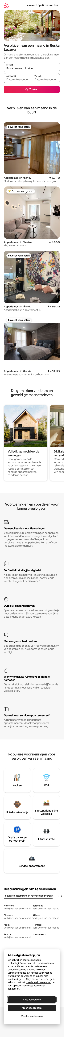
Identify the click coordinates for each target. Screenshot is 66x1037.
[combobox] (31, 68)
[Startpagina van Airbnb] (6, 5)
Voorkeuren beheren (32, 1016)
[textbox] (17, 79)
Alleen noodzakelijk (32, 1007)
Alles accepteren (32, 999)
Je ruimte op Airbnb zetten (42, 5)
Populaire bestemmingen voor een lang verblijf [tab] (28, 895)
